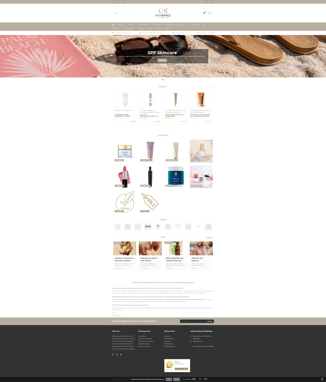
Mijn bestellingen (169, 338)
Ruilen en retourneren (144, 346)
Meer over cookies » (188, 379)
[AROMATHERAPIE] (201, 176)
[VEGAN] (124, 202)
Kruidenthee (157, 24)
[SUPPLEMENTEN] (175, 176)
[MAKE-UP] (124, 176)
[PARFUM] (201, 151)
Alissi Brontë (149, 299)
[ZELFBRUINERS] (150, 176)
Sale (204, 24)
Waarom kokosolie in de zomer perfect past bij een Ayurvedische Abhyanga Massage (124, 259)
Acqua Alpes (184, 299)
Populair (162, 87)
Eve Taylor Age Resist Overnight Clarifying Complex (125, 111)
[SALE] (150, 202)
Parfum (141, 28)
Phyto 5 (172, 299)
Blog (158, 28)
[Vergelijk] (201, 1)
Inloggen (209, 1)
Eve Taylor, (156, 299)
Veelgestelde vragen (144, 343)
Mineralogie (198, 299)
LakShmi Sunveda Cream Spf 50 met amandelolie (175, 111)
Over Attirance (142, 336)
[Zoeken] (127, 13)
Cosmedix (167, 299)
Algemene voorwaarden (145, 338)
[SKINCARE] (124, 151)
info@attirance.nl (197, 341)
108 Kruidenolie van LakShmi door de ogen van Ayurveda (174, 259)
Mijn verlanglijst (168, 343)
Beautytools (182, 24)
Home (112, 25)
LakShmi (161, 299)
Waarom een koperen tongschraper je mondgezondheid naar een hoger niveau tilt (199, 259)
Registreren (167, 336)
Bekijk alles (209, 237)
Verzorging (116, 28)
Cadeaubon (195, 24)
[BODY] (150, 151)
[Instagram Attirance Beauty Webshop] (117, 355)
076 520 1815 (119, 1)
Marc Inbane (191, 299)
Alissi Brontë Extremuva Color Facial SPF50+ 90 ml (150, 111)
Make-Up (130, 24)
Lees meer (118, 268)
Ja (168, 379)
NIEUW (151, 28)
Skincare (120, 24)
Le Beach (177, 299)
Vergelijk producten (169, 346)
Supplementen (169, 24)
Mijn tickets (167, 341)
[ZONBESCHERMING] (175, 151)
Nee (177, 379)
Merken (167, 28)
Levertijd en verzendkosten (145, 341)
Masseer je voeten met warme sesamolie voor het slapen (149, 259)
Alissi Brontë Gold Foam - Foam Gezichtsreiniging (199, 111)
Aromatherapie (143, 24)
